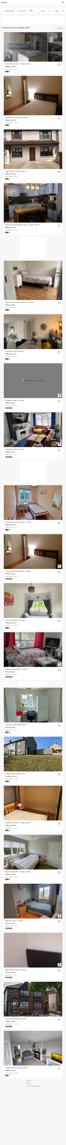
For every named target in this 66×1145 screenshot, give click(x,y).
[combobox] (19, 11)
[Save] (63, 11)
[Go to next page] (37, 1082)
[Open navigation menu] (63, 2)
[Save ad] (59, 64)
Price (42, 11)
